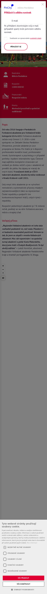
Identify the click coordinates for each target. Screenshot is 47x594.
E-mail (15, 20)
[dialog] (23, 557)
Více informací (32, 543)
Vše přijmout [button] (23, 578)
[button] (23, 589)
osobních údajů (35, 38)
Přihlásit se (15, 47)
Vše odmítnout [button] (23, 584)
